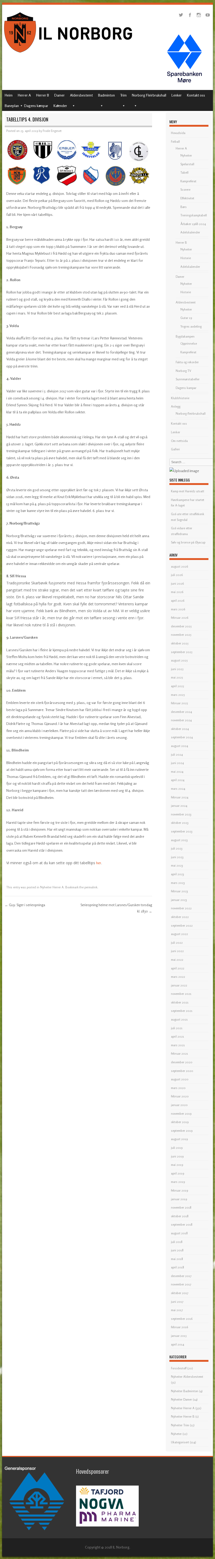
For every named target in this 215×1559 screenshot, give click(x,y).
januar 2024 (179, 806)
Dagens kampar (36, 105)
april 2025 (177, 686)
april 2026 (177, 600)
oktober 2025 (180, 643)
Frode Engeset (52, 131)
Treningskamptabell (193, 215)
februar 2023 (179, 891)
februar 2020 (180, 1096)
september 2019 (181, 1131)
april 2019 (177, 1173)
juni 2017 (177, 1302)
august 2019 (179, 1139)
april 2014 (177, 1344)
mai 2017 (177, 1310)
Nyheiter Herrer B (183, 1416)
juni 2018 (177, 1250)
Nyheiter (186, 155)
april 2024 (177, 780)
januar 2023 (179, 900)
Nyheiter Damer (181, 1399)
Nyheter (176, 1434)
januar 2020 (179, 1105)
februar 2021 (179, 1053)
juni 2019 (177, 1156)
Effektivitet (187, 198)
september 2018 (181, 1224)
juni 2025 (177, 669)
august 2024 (179, 746)
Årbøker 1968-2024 (193, 224)
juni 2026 (177, 583)
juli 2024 (177, 754)
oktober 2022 (180, 917)
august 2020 (180, 1079)
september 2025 (181, 652)
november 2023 (181, 814)
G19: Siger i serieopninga (25, 905)
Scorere (185, 189)
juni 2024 (177, 763)
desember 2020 (181, 1062)
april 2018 (177, 1267)
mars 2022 (178, 977)
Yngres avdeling (191, 326)
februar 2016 (179, 1327)
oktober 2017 (179, 1293)
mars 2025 (178, 695)
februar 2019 (179, 1190)
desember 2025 (181, 626)
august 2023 (179, 840)
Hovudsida (178, 133)
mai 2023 (177, 865)
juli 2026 (177, 575)
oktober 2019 (180, 1122)
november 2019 (181, 1113)
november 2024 (181, 720)
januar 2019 (179, 1199)
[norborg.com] (69, 54)
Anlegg (175, 406)
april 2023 (177, 874)
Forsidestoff (178, 1368)
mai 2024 (177, 771)
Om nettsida (179, 441)
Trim (123, 95)
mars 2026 (178, 609)
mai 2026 (177, 592)
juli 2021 (176, 1028)
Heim (9, 95)
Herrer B (42, 95)
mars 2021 (178, 1045)
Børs (183, 207)
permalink (91, 887)
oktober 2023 (180, 823)
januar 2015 (179, 1336)
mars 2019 (178, 1182)
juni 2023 (177, 857)
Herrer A (24, 95)
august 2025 (179, 660)
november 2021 (181, 994)
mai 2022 (177, 960)
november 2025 (181, 635)
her (98, 863)
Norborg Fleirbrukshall (149, 95)
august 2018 (179, 1233)
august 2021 (179, 1019)
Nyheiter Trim (180, 1425)
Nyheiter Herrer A (52, 887)
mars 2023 (178, 883)
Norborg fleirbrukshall (191, 413)
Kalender (60, 105)
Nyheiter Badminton (184, 1391)
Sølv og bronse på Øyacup (188, 542)
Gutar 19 (186, 318)
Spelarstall (187, 164)
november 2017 (181, 1284)
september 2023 (181, 831)
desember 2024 (181, 712)
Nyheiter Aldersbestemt (187, 1377)
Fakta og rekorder (187, 362)
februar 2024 (179, 797)
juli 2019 (176, 1148)
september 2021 (181, 1011)
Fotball (175, 141)
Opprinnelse (188, 343)
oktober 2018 (180, 1216)
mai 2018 (177, 1259)
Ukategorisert (180, 1442)
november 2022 (181, 908)
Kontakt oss (196, 95)
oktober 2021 (180, 1002)
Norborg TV (183, 371)
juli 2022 (177, 942)
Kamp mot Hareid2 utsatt (187, 491)
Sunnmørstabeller (188, 379)
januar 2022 (179, 985)
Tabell (184, 172)
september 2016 (181, 1319)
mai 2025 (177, 677)
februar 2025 (179, 703)
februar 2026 (179, 618)
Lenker (176, 95)
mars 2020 (178, 1088)
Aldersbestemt (81, 95)
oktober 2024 (180, 729)
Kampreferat (188, 181)
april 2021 (177, 1036)
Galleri (175, 449)
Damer (59, 95)
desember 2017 (181, 1276)
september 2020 (182, 1071)
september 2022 (182, 925)
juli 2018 (176, 1242)
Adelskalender (190, 232)
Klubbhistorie (180, 398)
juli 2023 (176, 848)
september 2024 (182, 737)
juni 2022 (177, 951)
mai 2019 (177, 1165)
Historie (185, 258)
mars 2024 (178, 789)
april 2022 (177, 968)
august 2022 (179, 934)
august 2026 (179, 566)
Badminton (106, 95)
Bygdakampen (185, 336)
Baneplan (12, 105)
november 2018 (181, 1207)
